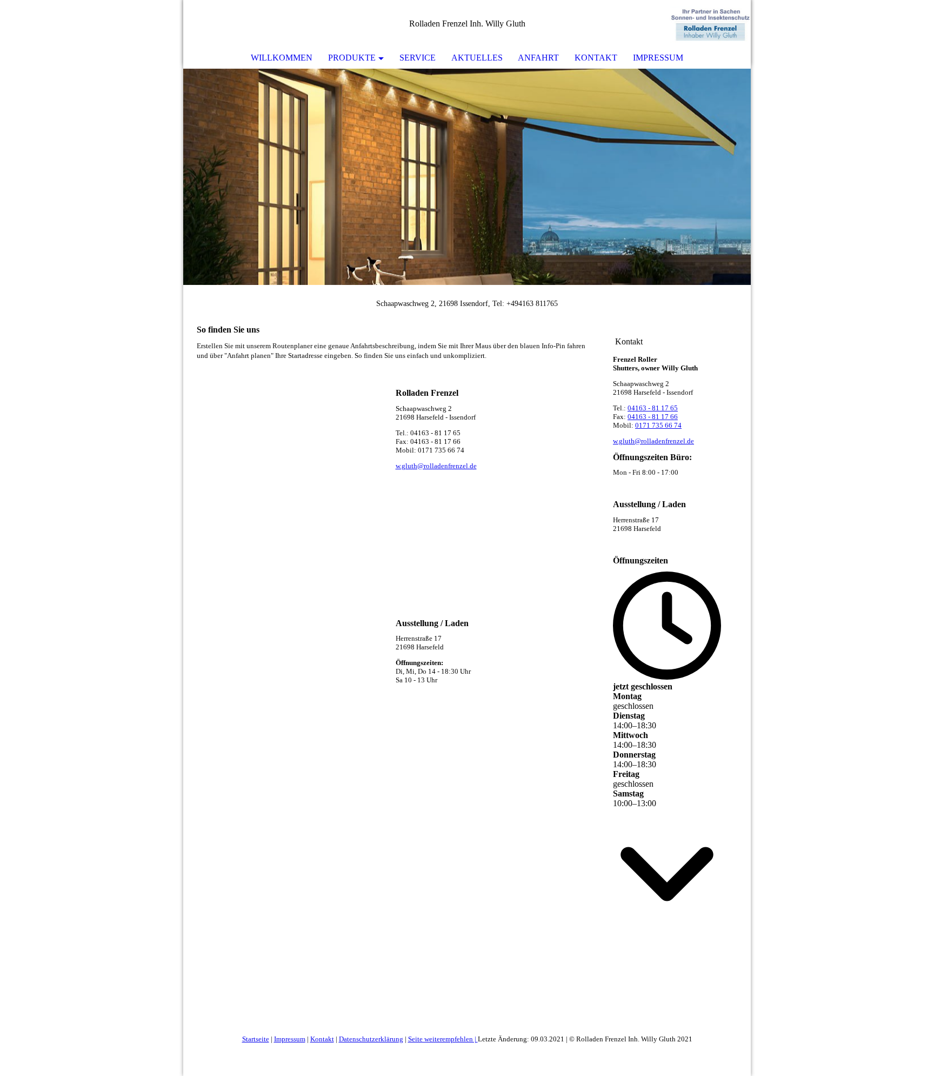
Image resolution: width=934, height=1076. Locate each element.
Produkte (352, 57)
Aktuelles (477, 57)
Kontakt (596, 57)
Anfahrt (538, 57)
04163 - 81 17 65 (653, 408)
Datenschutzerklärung (371, 1039)
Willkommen (281, 57)
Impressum (658, 57)
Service (417, 57)
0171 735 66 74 (658, 425)
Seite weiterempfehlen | (443, 1039)
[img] (710, 24)
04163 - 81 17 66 (653, 417)
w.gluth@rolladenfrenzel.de (436, 466)
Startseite (255, 1039)
